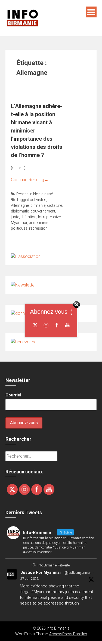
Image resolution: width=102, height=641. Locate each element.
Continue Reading (29, 179)
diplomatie (20, 211)
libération (28, 217)
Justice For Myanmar (40, 572)
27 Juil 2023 (29, 579)
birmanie (37, 205)
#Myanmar (40, 591)
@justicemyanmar (77, 573)
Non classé (43, 194)
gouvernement (42, 211)
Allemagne (20, 205)
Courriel (13, 395)
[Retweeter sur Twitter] (33, 565)
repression (38, 228)
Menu (91, 12)
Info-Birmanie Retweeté (54, 565)
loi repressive (49, 217)
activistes (38, 200)
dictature (54, 205)
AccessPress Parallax (68, 634)
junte (15, 217)
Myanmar (19, 222)
